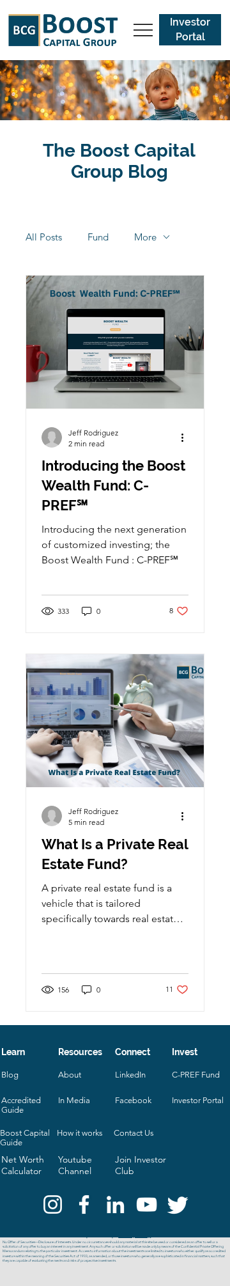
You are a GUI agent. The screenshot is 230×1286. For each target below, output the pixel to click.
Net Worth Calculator (22, 1165)
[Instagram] (52, 1204)
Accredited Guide (21, 1105)
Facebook (133, 1100)
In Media (74, 1100)
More (145, 237)
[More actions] (186, 437)
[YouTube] (146, 1204)
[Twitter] (177, 1204)
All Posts (44, 237)
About (69, 1074)
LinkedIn (130, 1074)
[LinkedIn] (115, 1204)
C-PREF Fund (196, 1074)
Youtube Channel (75, 1165)
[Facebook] (84, 1204)
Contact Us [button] (134, 1133)
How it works (80, 1133)
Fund (98, 237)
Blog (10, 1074)
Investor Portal (198, 1100)
